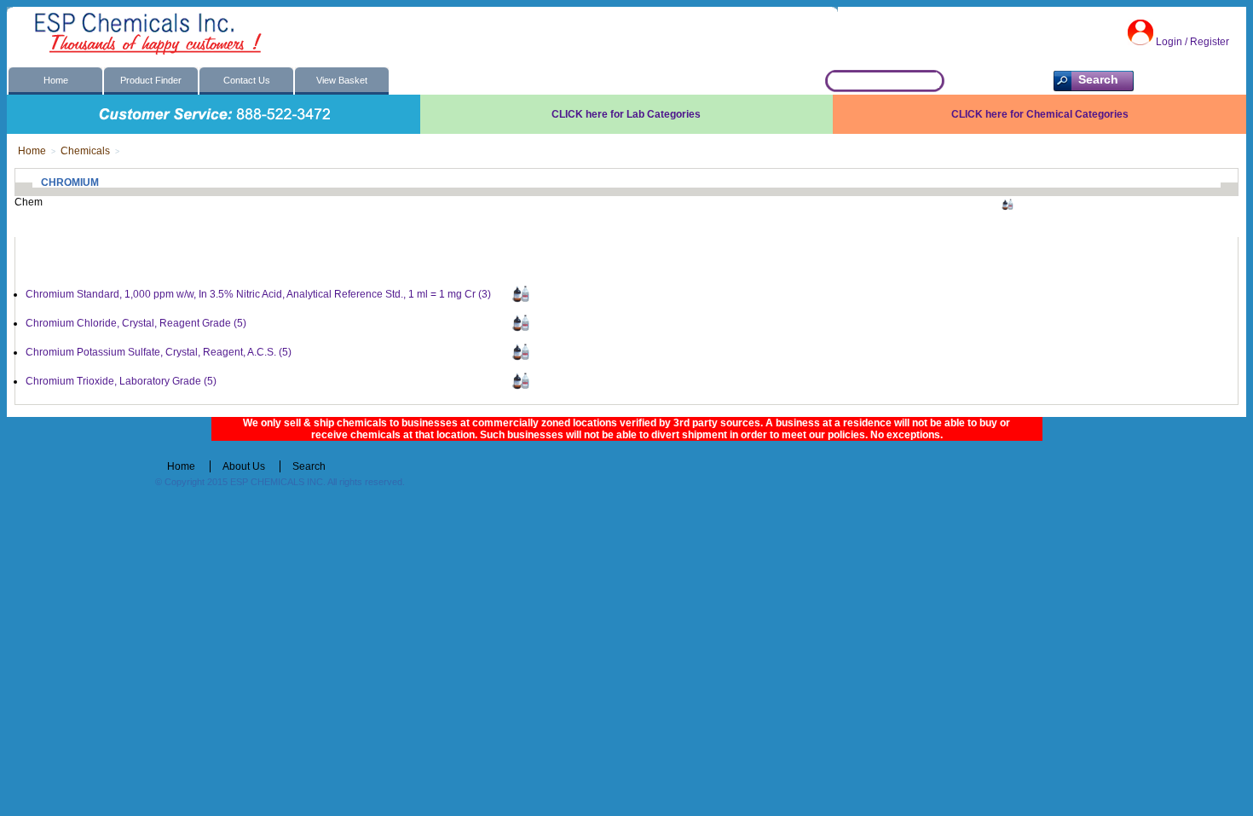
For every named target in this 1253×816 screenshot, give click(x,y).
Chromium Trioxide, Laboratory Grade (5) (121, 381)
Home (55, 80)
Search (309, 466)
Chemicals (85, 151)
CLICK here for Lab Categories (626, 114)
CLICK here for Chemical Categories (1040, 114)
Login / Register (1192, 42)
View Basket (341, 80)
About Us (243, 466)
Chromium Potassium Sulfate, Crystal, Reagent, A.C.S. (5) (159, 352)
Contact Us (246, 80)
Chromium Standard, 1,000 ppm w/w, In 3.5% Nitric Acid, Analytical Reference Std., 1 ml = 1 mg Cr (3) (258, 294)
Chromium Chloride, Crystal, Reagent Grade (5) (136, 323)
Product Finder (151, 80)
